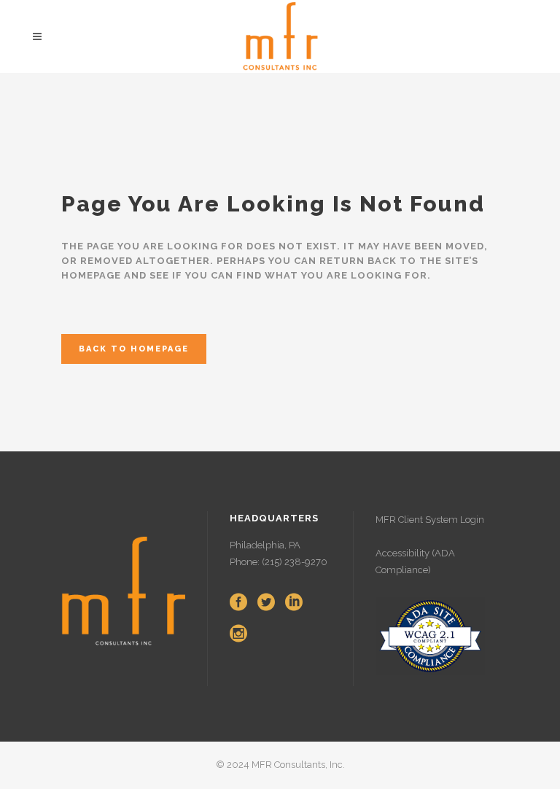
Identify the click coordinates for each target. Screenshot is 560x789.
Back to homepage (134, 349)
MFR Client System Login (430, 519)
